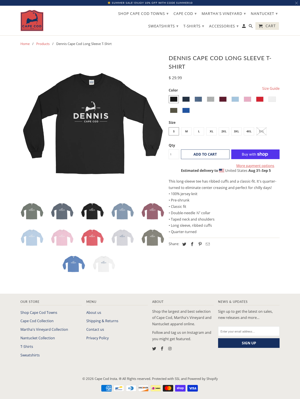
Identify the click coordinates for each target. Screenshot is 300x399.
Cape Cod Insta (106, 378)
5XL (261, 131)
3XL (236, 131)
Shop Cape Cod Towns (38, 312)
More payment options (255, 165)
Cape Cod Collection (37, 320)
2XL (223, 131)
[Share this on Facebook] (191, 244)
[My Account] (244, 27)
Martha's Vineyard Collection (44, 329)
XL (211, 131)
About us (93, 312)
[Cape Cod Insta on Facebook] (162, 348)
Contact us (95, 329)
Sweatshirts (30, 355)
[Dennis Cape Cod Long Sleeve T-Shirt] (92, 125)
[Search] (251, 27)
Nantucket (264, 13)
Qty (172, 145)
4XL (248, 131)
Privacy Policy (97, 338)
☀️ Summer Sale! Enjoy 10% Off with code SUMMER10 (150, 2)
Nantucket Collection (37, 338)
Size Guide (271, 88)
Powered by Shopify (203, 378)
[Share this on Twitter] (183, 244)
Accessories (224, 26)
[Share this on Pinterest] (199, 244)
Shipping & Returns (102, 320)
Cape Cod (185, 13)
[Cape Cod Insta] (31, 20)
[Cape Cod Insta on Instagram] (170, 348)
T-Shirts (26, 346)
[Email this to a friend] (207, 244)
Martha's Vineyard (224, 13)
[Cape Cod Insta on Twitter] (154, 348)
